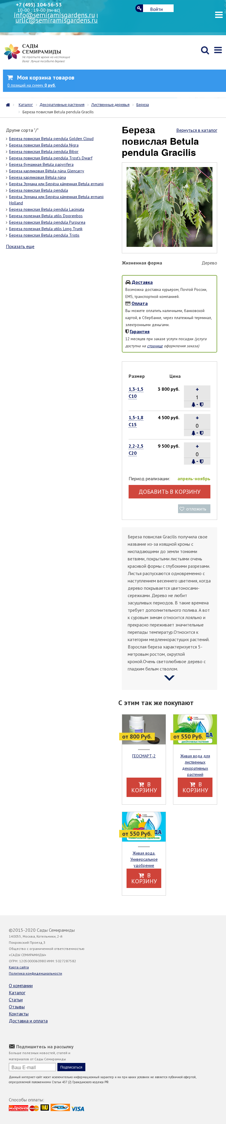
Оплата (140, 303)
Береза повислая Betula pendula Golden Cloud (51, 138)
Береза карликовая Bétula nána (37, 177)
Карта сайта (19, 967)
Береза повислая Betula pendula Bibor (44, 151)
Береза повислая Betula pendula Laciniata (46, 209)
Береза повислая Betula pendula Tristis (44, 235)
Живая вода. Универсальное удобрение (144, 859)
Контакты (19, 1014)
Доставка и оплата (28, 1021)
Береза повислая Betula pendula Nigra (44, 145)
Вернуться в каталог (196, 130)
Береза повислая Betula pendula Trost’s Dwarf (50, 158)
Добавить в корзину (169, 492)
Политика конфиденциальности (35, 973)
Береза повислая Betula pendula (38, 190)
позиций (31, 85)
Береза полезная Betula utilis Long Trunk (45, 228)
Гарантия (139, 331)
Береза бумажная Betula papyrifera (41, 164)
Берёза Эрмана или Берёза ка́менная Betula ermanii (56, 183)
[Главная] (9, 104)
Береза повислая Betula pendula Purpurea (47, 222)
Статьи (16, 999)
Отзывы (17, 1007)
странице (155, 345)
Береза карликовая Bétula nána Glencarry (46, 170)
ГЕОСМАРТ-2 (144, 756)
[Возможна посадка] (193, 404)
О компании (21, 985)
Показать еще (20, 246)
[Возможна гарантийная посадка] (201, 404)
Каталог (17, 992)
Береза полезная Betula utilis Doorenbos (46, 215)
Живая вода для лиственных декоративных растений (195, 765)
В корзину (144, 787)
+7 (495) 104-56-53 (39, 4)
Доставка (142, 282)
